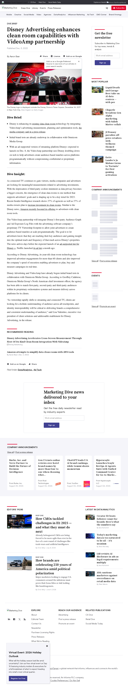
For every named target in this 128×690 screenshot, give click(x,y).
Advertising (63, 615)
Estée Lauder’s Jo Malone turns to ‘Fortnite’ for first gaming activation (113, 166)
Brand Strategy (115, 14)
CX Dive (33, 2)
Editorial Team (37, 619)
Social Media (29, 14)
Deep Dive (25, 8)
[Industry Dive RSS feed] (24, 619)
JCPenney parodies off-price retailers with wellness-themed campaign (114, 141)
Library (35, 8)
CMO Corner (101, 14)
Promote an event (108, 306)
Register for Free (18, 678)
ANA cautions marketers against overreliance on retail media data (107, 577)
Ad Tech (90, 14)
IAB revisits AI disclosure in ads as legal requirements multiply (108, 558)
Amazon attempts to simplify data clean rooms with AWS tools (40, 352)
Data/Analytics (60, 14)
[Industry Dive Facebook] (14, 619)
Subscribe (120, 8)
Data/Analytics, (25, 369)
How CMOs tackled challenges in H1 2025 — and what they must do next (54, 525)
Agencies (47, 14)
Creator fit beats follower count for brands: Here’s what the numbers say (108, 520)
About (34, 615)
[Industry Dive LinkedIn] (9, 619)
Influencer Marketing (76, 14)
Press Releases (54, 8)
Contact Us (36, 623)
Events (43, 8)
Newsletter (36, 628)
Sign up (102, 63)
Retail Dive (42, 2)
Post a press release (108, 261)
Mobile (9, 14)
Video (38, 14)
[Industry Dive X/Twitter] (19, 619)
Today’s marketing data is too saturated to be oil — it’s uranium (108, 539)
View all (95, 261)
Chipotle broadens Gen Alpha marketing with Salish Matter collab (113, 117)
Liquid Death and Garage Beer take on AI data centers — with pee (113, 95)
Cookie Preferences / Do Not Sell (65, 680)
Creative (17, 14)
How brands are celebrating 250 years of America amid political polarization (54, 566)
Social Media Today (54, 2)
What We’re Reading (40, 641)
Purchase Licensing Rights (42, 632)
